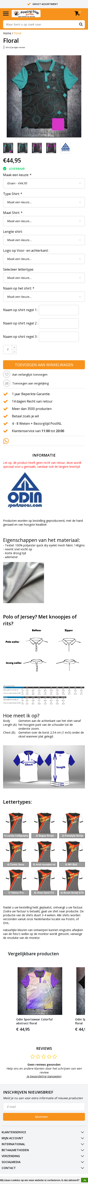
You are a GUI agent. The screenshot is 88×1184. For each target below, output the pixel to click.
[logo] (32, 13)
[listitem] (40, 999)
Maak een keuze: (17, 175)
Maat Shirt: (13, 212)
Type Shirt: (12, 194)
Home (7, 33)
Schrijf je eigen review (15, 47)
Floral (17, 33)
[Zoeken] (81, 24)
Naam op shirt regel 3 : (20, 336)
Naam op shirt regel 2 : (20, 323)
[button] (7, 999)
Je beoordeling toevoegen (44, 1076)
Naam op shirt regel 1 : (20, 310)
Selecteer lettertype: (18, 269)
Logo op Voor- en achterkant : (26, 250)
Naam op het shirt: (18, 288)
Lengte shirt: (13, 231)
